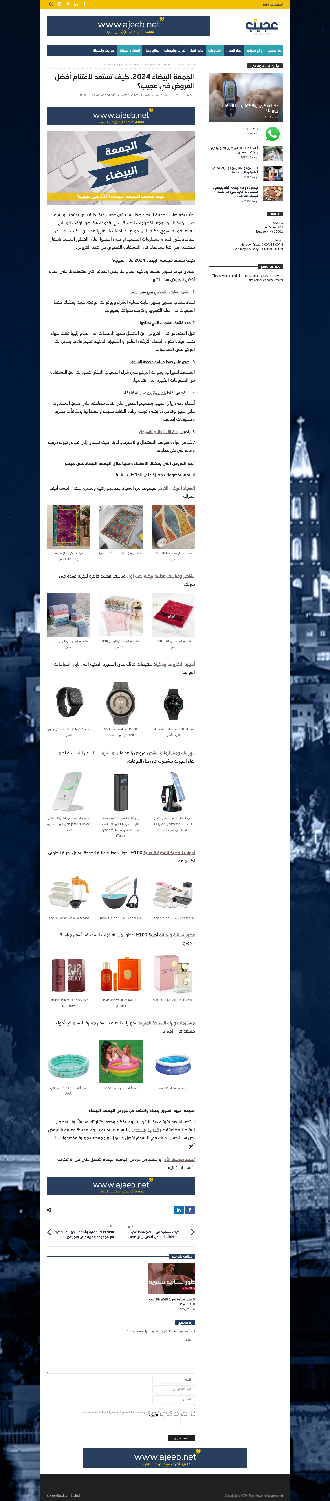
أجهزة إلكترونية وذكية (175, 664)
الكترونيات (179, 64)
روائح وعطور (109, 94)
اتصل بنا (75, 1495)
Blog (251, 1495)
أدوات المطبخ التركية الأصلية (169, 852)
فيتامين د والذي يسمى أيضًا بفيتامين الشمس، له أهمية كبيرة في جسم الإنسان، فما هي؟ (235, 192)
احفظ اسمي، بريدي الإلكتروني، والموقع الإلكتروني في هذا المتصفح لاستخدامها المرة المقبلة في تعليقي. (138, 1412)
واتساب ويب (250, 128)
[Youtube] (68, 4)
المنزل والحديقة (141, 94)
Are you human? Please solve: (176, 1415)
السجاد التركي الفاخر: (176, 488)
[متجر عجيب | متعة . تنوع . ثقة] (128, 26)
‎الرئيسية (191, 64)
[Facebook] (84, 4)
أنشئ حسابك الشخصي (172, 292)
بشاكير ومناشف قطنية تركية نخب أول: (161, 575)
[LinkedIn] (76, 4)
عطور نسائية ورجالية (177, 934)
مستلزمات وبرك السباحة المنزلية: (166, 1022)
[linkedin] (179, 1210)
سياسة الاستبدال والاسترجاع (161, 431)
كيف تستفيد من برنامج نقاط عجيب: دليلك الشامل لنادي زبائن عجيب (153, 1231)
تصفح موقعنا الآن (179, 1159)
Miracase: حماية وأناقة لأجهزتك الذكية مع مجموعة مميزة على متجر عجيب (84, 1231)
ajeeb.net (277, 1495)
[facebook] (190, 1210)
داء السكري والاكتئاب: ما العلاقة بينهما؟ (250, 108)
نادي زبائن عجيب (153, 392)
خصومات (124, 94)
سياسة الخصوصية (57, 1495)
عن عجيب (94, 94)
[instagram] (59, 4)
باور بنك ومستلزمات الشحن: (170, 752)
